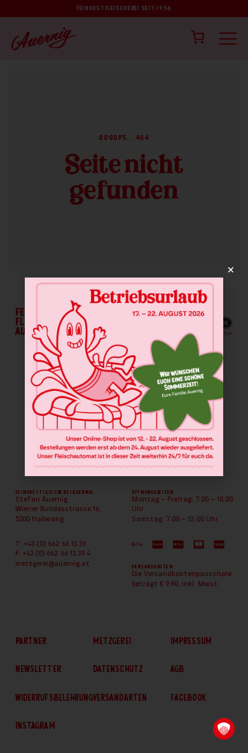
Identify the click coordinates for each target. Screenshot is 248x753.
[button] (224, 729)
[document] (124, 376)
